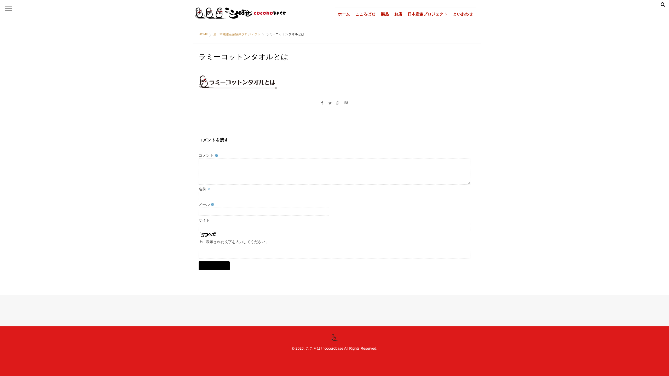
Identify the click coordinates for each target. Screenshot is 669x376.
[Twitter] (330, 103)
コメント (208, 155)
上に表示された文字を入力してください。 (234, 242)
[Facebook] (322, 103)
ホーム (344, 14)
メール (207, 204)
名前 (205, 189)
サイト (204, 220)
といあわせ (463, 14)
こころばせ (365, 14)
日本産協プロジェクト (427, 14)
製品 (385, 14)
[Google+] (338, 103)
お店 (398, 14)
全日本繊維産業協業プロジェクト (237, 34)
